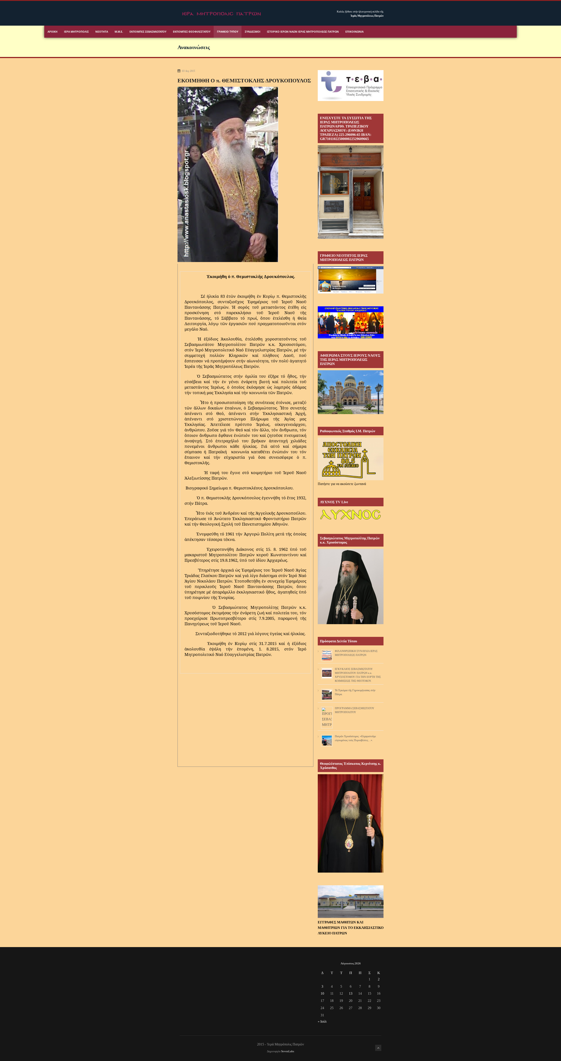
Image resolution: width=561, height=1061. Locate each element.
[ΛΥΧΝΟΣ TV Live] (350, 520)
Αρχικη (52, 32)
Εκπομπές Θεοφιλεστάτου (191, 32)
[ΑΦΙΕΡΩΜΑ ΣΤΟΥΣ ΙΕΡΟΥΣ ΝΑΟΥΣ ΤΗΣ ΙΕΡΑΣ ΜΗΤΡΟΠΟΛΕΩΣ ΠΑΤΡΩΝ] (350, 413)
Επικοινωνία (354, 32)
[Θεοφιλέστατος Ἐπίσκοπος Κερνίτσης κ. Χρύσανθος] (350, 871)
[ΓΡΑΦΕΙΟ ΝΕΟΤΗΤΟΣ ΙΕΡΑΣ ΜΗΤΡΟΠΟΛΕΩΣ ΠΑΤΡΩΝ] (350, 292)
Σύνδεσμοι (252, 32)
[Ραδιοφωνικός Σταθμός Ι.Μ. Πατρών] (350, 459)
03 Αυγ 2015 (188, 71)
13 (350, 993)
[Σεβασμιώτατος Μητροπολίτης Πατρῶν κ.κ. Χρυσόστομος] (350, 623)
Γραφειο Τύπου (227, 32)
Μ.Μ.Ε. (119, 32)
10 (322, 993)
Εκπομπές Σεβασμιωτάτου (148, 32)
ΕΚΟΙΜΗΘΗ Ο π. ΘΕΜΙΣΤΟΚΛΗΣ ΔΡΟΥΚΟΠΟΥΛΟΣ (244, 80)
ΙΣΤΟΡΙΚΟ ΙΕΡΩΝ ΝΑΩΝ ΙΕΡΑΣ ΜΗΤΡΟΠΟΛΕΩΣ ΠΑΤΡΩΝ (303, 32)
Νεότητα (101, 32)
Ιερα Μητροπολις (76, 32)
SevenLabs (287, 1051)
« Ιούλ (322, 1021)
